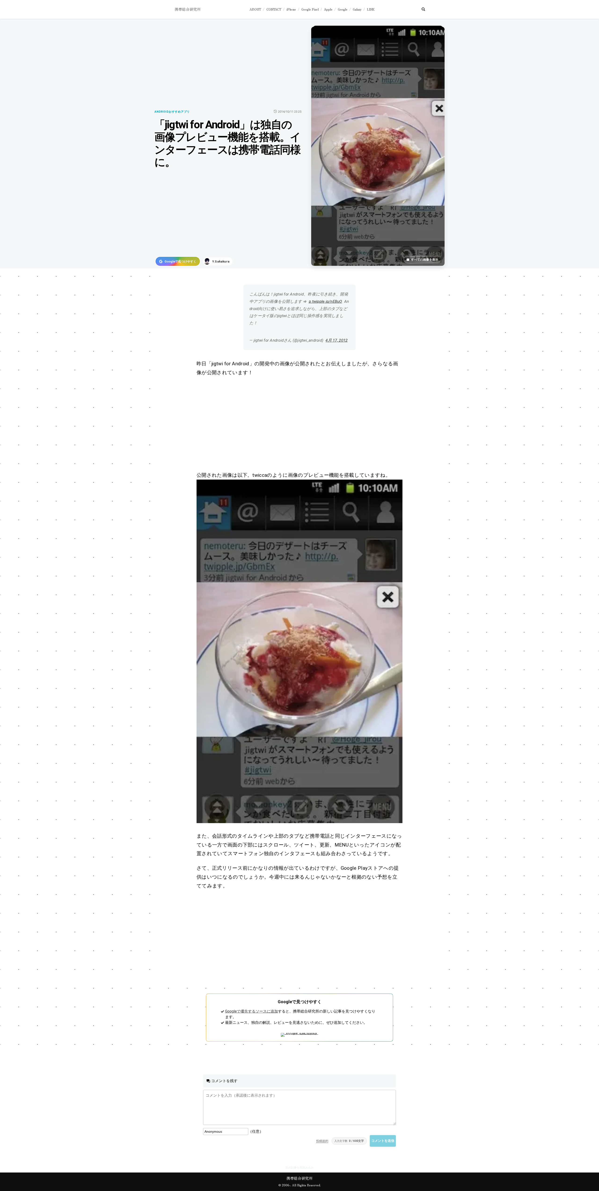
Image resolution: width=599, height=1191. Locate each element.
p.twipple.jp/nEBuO (325, 301)
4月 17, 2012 (336, 340)
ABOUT (255, 9)
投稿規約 (322, 1141)
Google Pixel (310, 9)
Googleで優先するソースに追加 (251, 1011)
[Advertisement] (294, 424)
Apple (328, 9)
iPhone (291, 9)
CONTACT (274, 9)
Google (342, 9)
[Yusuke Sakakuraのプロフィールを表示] (218, 261)
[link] (299, 651)
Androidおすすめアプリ (172, 111)
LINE (371, 9)
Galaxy (357, 9)
